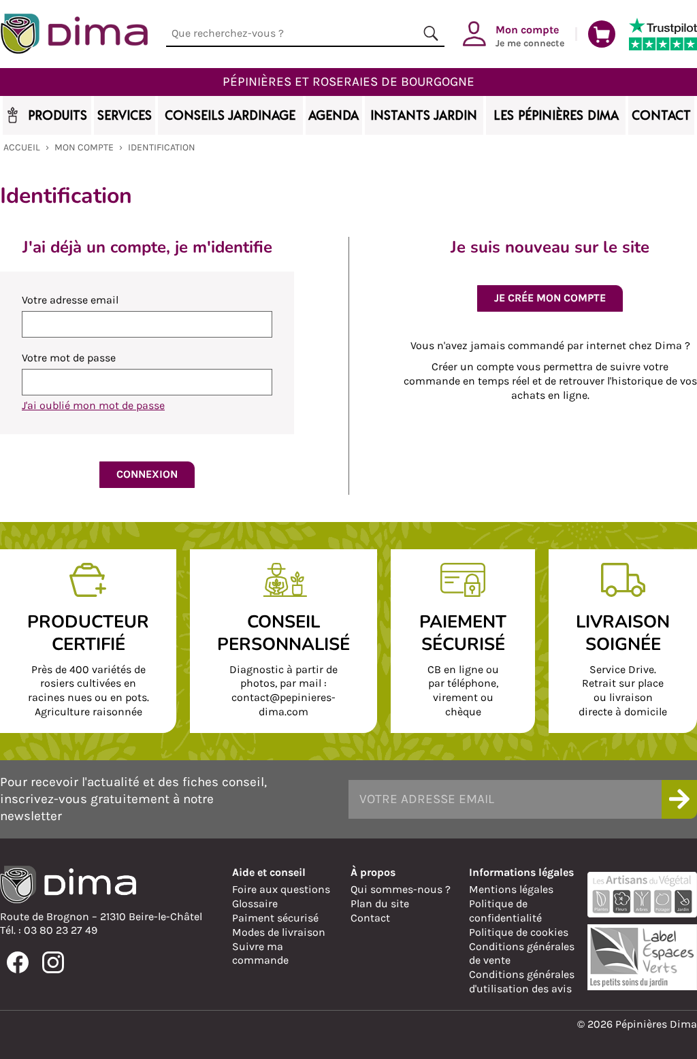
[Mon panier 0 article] (601, 34)
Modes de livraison (278, 932)
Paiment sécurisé (275, 917)
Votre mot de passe (69, 357)
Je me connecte (530, 35)
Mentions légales (511, 889)
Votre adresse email (70, 299)
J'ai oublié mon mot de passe (93, 405)
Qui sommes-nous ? (401, 889)
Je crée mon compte (550, 297)
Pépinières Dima (74, 34)
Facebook (18, 962)
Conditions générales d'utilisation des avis (521, 981)
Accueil (21, 147)
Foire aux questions (281, 889)
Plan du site (380, 903)
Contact (370, 917)
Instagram (53, 962)
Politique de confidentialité (505, 910)
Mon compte (84, 147)
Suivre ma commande (260, 953)
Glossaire (255, 903)
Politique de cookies (518, 932)
